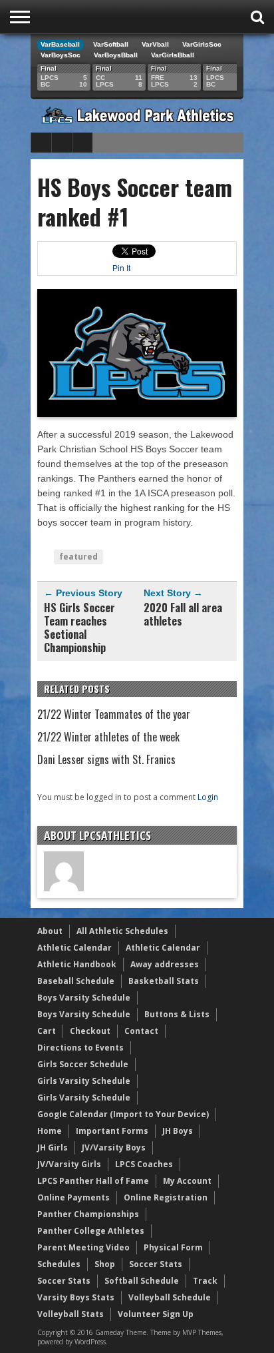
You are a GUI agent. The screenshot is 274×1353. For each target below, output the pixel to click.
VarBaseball (60, 44)
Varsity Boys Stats (75, 1297)
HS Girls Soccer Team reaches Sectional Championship (79, 627)
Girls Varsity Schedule (83, 1081)
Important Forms (112, 1130)
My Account (187, 1180)
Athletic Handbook (76, 964)
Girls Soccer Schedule (82, 1064)
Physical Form (173, 1247)
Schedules (58, 1264)
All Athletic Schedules (122, 931)
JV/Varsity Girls (69, 1164)
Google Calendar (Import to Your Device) (123, 1114)
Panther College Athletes (90, 1230)
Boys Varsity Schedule (83, 997)
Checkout (90, 1031)
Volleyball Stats (70, 1314)
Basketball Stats (163, 981)
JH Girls (52, 1147)
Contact (141, 1031)
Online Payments (73, 1197)
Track (205, 1280)
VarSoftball (110, 44)
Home (49, 1130)
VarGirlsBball (172, 55)
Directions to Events (80, 1047)
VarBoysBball (116, 55)
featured (78, 556)
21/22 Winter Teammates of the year (113, 714)
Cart (46, 1031)
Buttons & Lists (176, 1014)
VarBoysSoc (60, 55)
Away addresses (164, 964)
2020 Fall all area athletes (183, 614)
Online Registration (165, 1197)
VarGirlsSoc (201, 44)
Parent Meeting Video (83, 1247)
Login (208, 797)
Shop (104, 1264)
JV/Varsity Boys (114, 1147)
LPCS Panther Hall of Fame (93, 1180)
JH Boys (177, 1130)
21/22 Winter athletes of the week (108, 737)
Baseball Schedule (75, 981)
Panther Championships (88, 1214)
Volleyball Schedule (169, 1297)
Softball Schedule (141, 1280)
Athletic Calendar (74, 947)
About (50, 931)
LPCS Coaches (144, 1164)
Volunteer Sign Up (156, 1314)
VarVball (155, 44)
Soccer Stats (155, 1264)
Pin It (121, 268)
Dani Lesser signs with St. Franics (106, 759)
